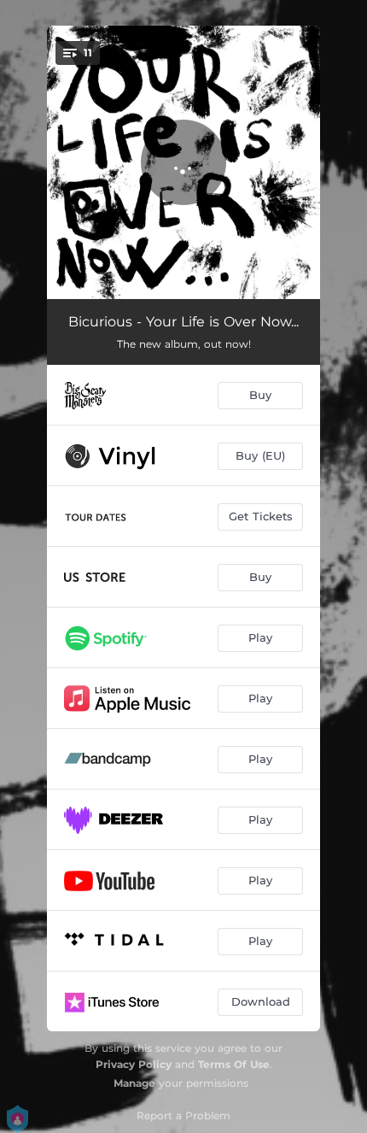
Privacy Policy (134, 1064)
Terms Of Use (234, 1064)
